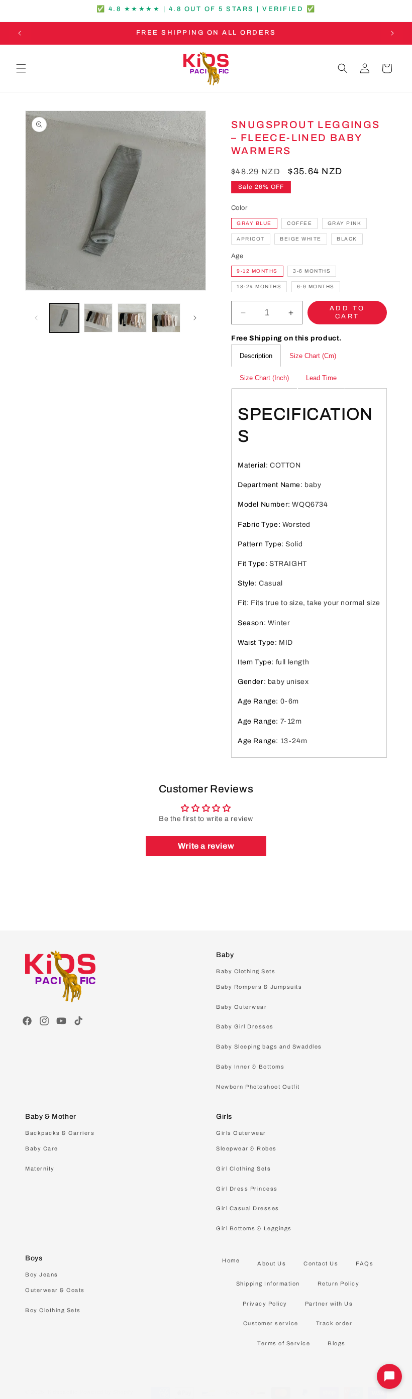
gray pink (345, 223)
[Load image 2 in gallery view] (98, 317)
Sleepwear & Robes (246, 1148)
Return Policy (339, 1283)
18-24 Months (259, 286)
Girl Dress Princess (247, 1189)
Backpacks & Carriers (59, 1133)
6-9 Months (316, 286)
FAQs (364, 1263)
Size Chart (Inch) (264, 378)
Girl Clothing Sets (243, 1168)
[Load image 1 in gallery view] (64, 317)
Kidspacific (63, 1392)
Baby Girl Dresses (245, 1026)
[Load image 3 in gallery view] (132, 317)
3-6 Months (312, 271)
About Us (271, 1263)
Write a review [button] (206, 846)
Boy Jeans (41, 1274)
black (347, 239)
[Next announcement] (392, 33)
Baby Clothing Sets (245, 971)
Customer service (270, 1323)
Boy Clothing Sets (53, 1310)
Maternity (40, 1168)
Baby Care (41, 1148)
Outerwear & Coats (55, 1290)
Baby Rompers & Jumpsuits (259, 987)
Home (231, 1260)
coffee (299, 223)
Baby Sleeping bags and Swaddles (269, 1046)
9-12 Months (257, 271)
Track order (334, 1323)
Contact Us (320, 1263)
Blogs (337, 1343)
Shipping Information (268, 1283)
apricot (251, 239)
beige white (301, 239)
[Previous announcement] (20, 33)
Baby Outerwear (241, 1007)
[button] (21, 68)
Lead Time (321, 378)
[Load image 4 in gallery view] (166, 317)
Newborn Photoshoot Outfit (258, 1087)
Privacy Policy (265, 1304)
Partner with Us (329, 1304)
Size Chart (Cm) (312, 356)
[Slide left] (36, 318)
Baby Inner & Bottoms (250, 1067)
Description (256, 356)
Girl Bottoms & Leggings (254, 1228)
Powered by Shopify (106, 1392)
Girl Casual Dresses (247, 1208)
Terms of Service (283, 1343)
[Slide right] (195, 318)
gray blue (254, 223)
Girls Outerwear (241, 1133)
